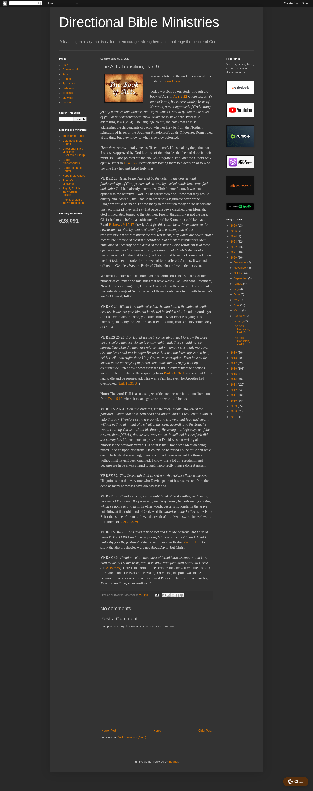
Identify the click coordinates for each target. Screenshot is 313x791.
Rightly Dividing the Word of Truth (73, 201)
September (241, 278)
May (237, 300)
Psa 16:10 (115, 399)
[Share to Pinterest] (181, 595)
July (236, 289)
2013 (234, 384)
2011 (234, 395)
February (240, 316)
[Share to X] (172, 595)
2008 (234, 411)
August (238, 283)
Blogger (173, 761)
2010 (234, 400)
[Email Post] (156, 595)
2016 (234, 368)
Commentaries (72, 69)
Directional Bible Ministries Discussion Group (74, 152)
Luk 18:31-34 (129, 383)
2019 (234, 352)
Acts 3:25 (113, 568)
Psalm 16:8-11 (174, 373)
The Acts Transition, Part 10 (241, 329)
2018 (234, 357)
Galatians (68, 88)
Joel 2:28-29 (129, 522)
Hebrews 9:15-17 (121, 225)
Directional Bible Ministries (139, 22)
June (237, 294)
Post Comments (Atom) (131, 737)
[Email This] (164, 595)
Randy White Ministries (71, 182)
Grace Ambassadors (71, 161)
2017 (234, 363)
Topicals (68, 92)
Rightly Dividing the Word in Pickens (72, 192)
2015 (234, 373)
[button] (295, 781)
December (240, 262)
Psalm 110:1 (192, 542)
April (237, 305)
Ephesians (69, 83)
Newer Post (109, 730)
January (239, 321)
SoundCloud (172, 81)
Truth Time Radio (73, 136)
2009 (234, 406)
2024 (234, 236)
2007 (234, 416)
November (240, 267)
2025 (234, 230)
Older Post (204, 730)
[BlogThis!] (168, 595)
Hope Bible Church (74, 175)
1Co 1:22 (130, 163)
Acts (65, 74)
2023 (234, 241)
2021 (234, 252)
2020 (234, 257)
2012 (234, 390)
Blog (65, 65)
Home (157, 730)
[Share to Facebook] (177, 595)
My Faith (68, 97)
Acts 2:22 (180, 96)
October (239, 273)
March (238, 310)
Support (67, 102)
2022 (234, 247)
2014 (234, 379)
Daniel (67, 79)
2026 (234, 225)
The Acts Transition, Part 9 (241, 341)
